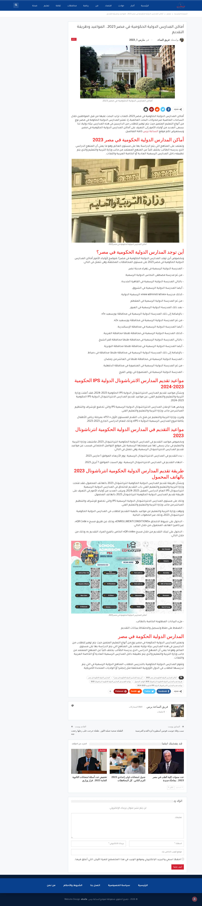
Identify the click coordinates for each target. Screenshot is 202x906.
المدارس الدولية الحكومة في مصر (99, 678)
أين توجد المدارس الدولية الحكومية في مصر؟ (127, 678)
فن (96, 6)
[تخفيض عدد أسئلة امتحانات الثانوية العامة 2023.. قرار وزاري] (89, 761)
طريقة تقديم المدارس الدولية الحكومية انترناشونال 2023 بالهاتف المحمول (158, 681)
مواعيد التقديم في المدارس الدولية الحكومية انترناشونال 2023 (111, 681)
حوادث (121, 6)
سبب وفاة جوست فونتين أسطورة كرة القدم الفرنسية (159, 730)
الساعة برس (150, 131)
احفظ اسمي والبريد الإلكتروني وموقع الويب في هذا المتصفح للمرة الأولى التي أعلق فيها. (127, 859)
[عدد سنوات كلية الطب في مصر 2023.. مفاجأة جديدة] (166, 761)
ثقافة (58, 6)
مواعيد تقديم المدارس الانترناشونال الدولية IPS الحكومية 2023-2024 (159, 685)
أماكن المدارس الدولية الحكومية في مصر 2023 (161, 678)
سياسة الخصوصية (119, 885)
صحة (34, 6)
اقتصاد (108, 6)
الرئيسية (145, 6)
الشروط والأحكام (72, 885)
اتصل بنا (95, 885)
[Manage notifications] (194, 899)
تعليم (46, 6)
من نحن (51, 885)
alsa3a (84, 899)
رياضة (86, 6)
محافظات (72, 6)
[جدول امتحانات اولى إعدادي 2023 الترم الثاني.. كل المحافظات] (127, 761)
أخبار (132, 6)
